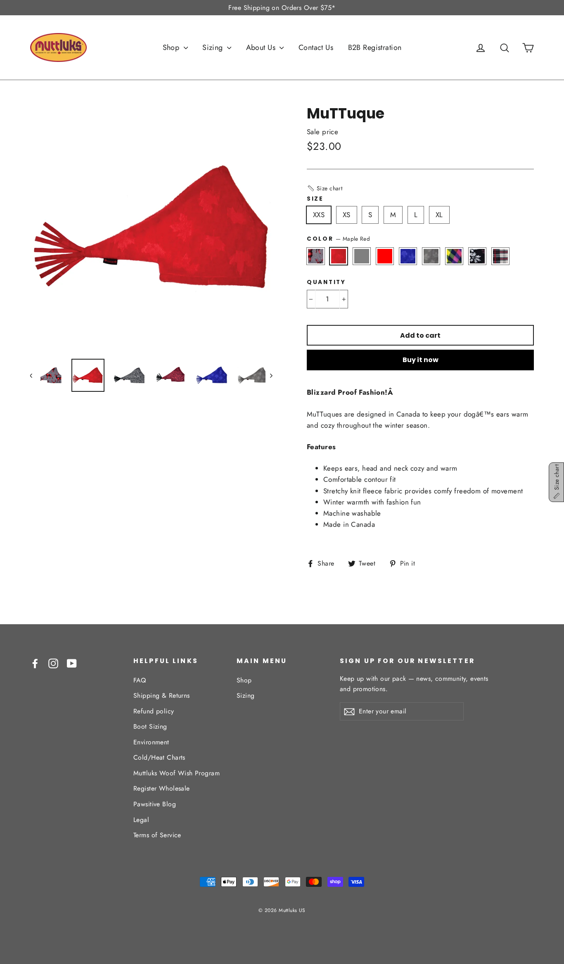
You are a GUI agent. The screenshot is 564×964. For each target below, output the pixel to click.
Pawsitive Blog (154, 804)
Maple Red (339, 256)
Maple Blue (408, 256)
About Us (262, 47)
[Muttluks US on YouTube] (72, 662)
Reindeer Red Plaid (316, 256)
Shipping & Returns (161, 695)
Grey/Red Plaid (500, 256)
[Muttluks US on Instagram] (53, 662)
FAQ (139, 680)
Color (338, 238)
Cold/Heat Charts (159, 757)
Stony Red (385, 256)
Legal (141, 819)
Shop (172, 47)
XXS (319, 215)
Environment (151, 742)
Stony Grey (362, 256)
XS (347, 215)
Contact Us (316, 47)
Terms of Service (157, 835)
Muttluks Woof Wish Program (176, 773)
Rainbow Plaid (454, 256)
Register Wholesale (161, 788)
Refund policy (153, 711)
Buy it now (420, 360)
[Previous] (35, 375)
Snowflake (477, 256)
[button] (324, 188)
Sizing (213, 47)
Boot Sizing (150, 726)
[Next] (270, 375)
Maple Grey (431, 256)
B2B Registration (375, 47)
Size (315, 199)
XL (439, 215)
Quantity (326, 282)
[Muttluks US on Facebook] (35, 662)
